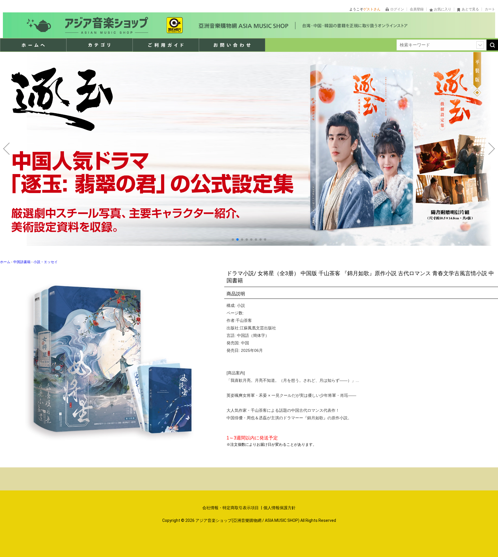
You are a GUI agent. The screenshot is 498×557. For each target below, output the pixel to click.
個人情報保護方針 (279, 507)
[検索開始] (492, 44)
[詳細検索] (480, 45)
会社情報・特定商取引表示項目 (231, 507)
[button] (233, 239)
